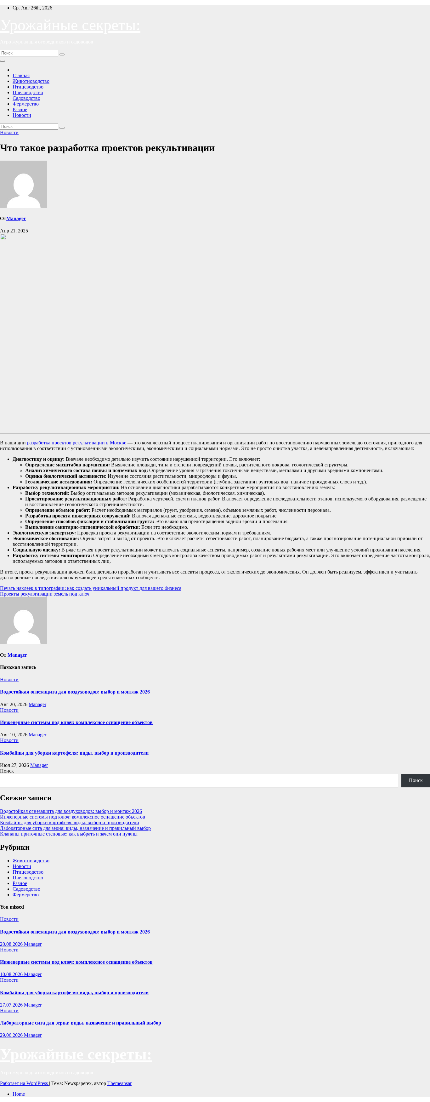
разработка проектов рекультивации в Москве (76, 442)
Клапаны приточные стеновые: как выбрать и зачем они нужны (69, 833)
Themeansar (119, 1083)
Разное (20, 109)
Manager (16, 218)
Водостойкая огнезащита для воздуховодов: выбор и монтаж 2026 (75, 691)
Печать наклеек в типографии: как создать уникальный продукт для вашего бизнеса (90, 588)
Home (19, 1094)
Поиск (7, 771)
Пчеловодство (28, 92)
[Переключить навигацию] (2, 61)
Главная (21, 75)
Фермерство (26, 103)
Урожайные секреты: (70, 25)
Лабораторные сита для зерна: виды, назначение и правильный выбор (75, 828)
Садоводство (26, 98)
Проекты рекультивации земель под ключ (44, 594)
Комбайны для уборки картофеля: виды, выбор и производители (74, 753)
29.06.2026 (12, 1035)
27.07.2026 (12, 1005)
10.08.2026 (12, 974)
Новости (22, 115)
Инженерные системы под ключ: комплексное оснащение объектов (76, 722)
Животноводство (31, 81)
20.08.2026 (12, 944)
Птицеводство (28, 86)
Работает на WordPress (24, 1083)
